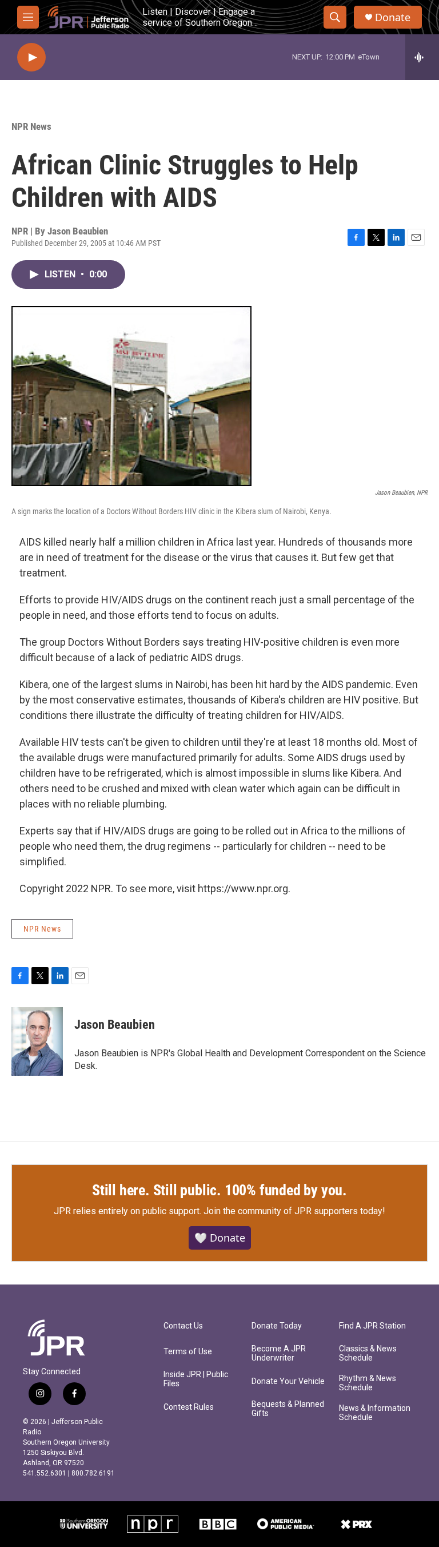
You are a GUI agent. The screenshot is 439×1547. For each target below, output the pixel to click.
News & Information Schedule (374, 1413)
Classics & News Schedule (368, 1353)
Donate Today (277, 1326)
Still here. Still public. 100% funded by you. (219, 1190)
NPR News (31, 126)
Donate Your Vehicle (288, 1381)
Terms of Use (187, 1351)
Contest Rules (188, 1407)
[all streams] (422, 57)
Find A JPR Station (372, 1326)
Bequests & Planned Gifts (288, 1409)
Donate (392, 17)
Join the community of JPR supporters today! (294, 1211)
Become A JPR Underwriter (279, 1353)
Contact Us (183, 1326)
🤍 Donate (219, 1237)
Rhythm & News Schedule (367, 1383)
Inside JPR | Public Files (195, 1379)
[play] (31, 57)
